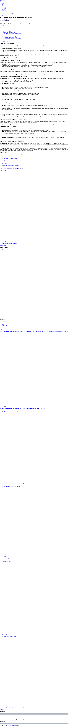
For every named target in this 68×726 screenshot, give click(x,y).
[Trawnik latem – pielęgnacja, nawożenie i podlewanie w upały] (11, 165)
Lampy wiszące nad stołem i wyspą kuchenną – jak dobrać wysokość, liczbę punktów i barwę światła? (19, 632)
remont (58, 331)
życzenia (11, 332)
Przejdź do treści (2, 0)
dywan (17, 331)
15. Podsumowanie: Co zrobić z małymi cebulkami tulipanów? (11, 40)
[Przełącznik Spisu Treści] (0, 27)
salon (61, 331)
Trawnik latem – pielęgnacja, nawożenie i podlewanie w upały (11, 168)
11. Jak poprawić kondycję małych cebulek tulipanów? (10, 37)
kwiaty (37, 331)
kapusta (21, 331)
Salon (3, 326)
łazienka (6, 332)
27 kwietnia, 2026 (4, 245)
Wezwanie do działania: (6, 41)
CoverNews (11, 725)
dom (9, 331)
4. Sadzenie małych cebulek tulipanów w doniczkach (9, 31)
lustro (39, 331)
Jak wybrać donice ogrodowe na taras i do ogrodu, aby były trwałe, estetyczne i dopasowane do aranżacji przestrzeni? (22, 161)
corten (7, 331)
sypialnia (63, 331)
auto (2, 331)
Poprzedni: (12, 154)
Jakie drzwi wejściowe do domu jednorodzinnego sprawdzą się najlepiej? (14, 483)
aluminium (1, 331)
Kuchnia (3, 322)
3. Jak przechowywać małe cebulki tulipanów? (8, 30)
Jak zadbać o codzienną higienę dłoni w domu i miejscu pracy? (12, 707)
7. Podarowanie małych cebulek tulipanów (8, 34)
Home (3, 3)
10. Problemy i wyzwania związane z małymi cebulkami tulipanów (11, 36)
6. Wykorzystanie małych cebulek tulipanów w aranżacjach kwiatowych (11, 33)
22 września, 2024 (4, 19)
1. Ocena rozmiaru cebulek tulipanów (7, 29)
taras (66, 331)
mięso (44, 331)
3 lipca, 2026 (4, 170)
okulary (49, 331)
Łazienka (5, 8)
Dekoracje (3, 9)
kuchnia (33, 331)
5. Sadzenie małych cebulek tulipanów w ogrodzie (9, 32)
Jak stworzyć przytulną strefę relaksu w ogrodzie (9, 243)
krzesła (30, 331)
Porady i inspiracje (4, 10)
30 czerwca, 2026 (4, 634)
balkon (5, 331)
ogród (46, 331)
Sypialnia (5, 7)
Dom (2, 5)
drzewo (15, 331)
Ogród (3, 4)
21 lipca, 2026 (4, 163)
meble (41, 331)
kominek (27, 331)
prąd (56, 331)
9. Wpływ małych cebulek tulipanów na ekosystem (9, 35)
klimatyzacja (24, 331)
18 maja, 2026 (4, 709)
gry (19, 331)
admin (1, 19)
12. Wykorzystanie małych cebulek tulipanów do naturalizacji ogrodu (12, 38)
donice (12, 331)
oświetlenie (52, 331)
